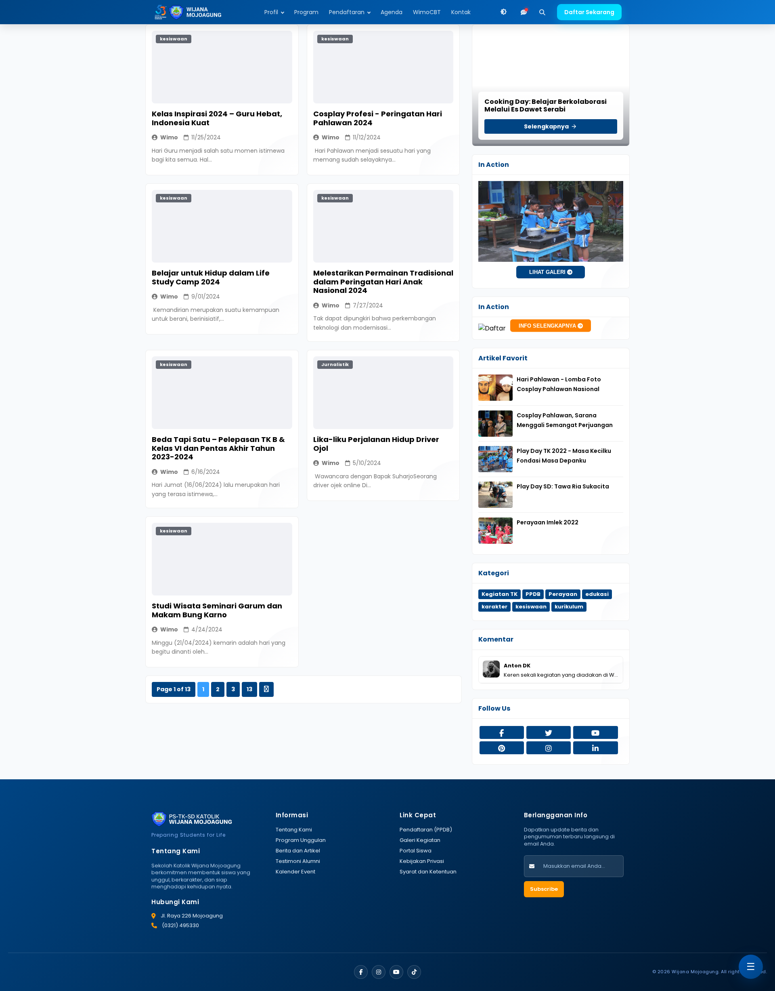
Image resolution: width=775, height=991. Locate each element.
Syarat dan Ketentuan (428, 871)
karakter (494, 606)
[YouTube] (396, 972)
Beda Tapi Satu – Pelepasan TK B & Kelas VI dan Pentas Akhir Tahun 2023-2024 (218, 448)
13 (249, 689)
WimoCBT (427, 12)
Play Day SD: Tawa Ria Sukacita (563, 486)
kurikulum (569, 606)
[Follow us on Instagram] (548, 748)
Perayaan (563, 594)
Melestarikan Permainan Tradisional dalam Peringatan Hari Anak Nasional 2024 (383, 281)
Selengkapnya (547, 126)
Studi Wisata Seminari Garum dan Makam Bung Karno (217, 610)
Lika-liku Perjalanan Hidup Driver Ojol (376, 443)
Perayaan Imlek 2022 (547, 522)
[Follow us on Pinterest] (501, 748)
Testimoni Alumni (298, 861)
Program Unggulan (301, 840)
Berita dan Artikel (298, 850)
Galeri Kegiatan (420, 840)
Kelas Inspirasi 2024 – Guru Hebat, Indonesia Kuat (217, 118)
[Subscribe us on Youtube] (595, 733)
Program (306, 12)
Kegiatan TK (499, 594)
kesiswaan (173, 39)
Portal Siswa (415, 850)
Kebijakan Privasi (422, 861)
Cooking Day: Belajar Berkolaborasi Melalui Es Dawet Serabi (545, 105)
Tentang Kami (294, 829)
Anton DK (517, 665)
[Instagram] (378, 972)
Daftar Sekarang (589, 12)
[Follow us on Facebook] (501, 733)
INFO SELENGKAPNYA (548, 326)
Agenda (391, 12)
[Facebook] (361, 972)
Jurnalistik (335, 364)
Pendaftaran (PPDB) (426, 829)
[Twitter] (414, 972)
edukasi (597, 594)
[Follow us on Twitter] (548, 733)
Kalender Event (295, 871)
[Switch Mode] (503, 12)
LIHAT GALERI (548, 272)
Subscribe (544, 889)
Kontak (461, 12)
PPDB (533, 594)
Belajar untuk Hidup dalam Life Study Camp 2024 (211, 277)
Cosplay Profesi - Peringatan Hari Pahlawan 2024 (377, 118)
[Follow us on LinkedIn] (595, 748)
